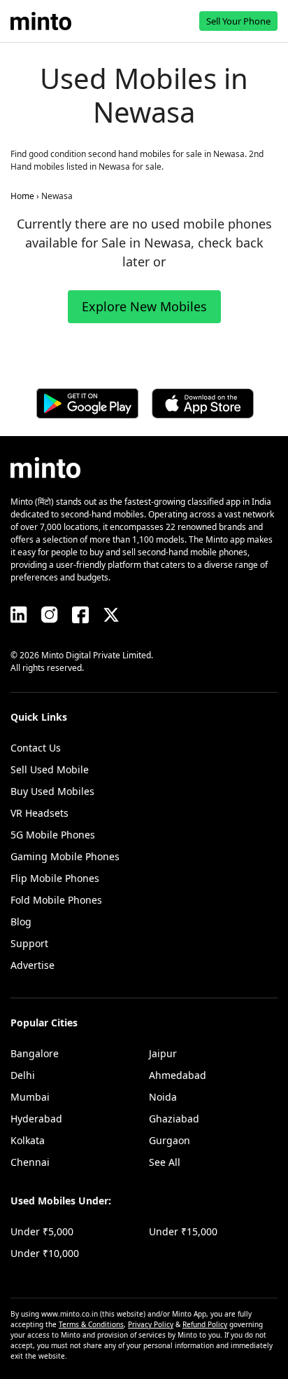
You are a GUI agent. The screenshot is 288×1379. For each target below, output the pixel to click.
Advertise (32, 965)
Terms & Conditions (91, 1324)
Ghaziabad (174, 1118)
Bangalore (34, 1053)
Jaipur (163, 1053)
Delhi (22, 1075)
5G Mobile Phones (52, 834)
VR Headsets (39, 813)
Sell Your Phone (238, 21)
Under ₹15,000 (183, 1231)
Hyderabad (36, 1118)
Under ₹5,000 (41, 1231)
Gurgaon (169, 1140)
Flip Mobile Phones (54, 878)
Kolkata (27, 1140)
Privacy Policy (150, 1324)
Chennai (30, 1162)
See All (164, 1162)
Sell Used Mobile (49, 769)
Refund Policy (204, 1324)
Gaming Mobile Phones (65, 856)
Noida (163, 1096)
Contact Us (35, 747)
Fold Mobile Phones (56, 899)
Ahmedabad (177, 1075)
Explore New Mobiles (144, 306)
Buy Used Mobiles (52, 791)
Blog (20, 921)
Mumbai (30, 1096)
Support (29, 943)
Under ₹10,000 (44, 1253)
